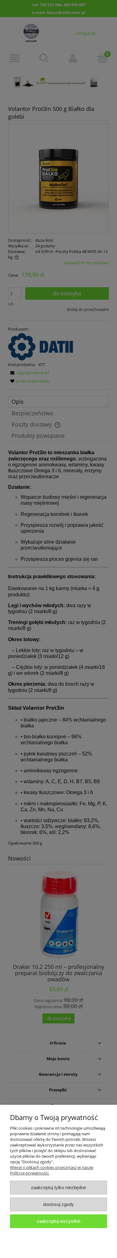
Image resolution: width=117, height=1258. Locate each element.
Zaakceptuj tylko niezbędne (58, 1187)
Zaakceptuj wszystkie (58, 1221)
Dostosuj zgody (58, 1204)
